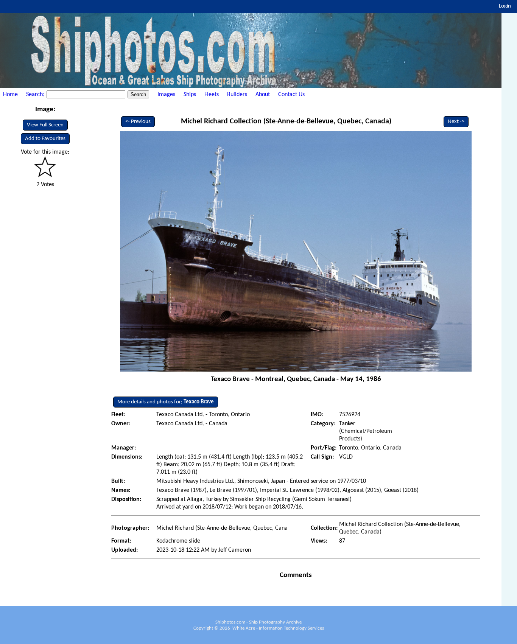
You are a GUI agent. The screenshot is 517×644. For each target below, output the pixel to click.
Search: (36, 95)
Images (166, 95)
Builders (237, 95)
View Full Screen (45, 125)
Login (505, 6)
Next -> (456, 121)
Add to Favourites (45, 139)
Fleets (211, 95)
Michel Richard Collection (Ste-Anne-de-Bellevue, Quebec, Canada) (286, 121)
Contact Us (291, 95)
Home (10, 95)
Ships (190, 95)
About (262, 95)
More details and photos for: (165, 402)
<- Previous (138, 121)
